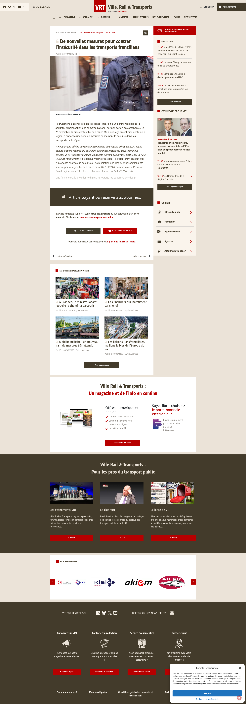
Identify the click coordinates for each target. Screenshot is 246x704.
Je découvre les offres (122, 443)
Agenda (168, 241)
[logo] (71, 582)
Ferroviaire (71, 33)
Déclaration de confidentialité (208, 699)
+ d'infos (71, 538)
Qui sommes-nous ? (67, 692)
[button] (240, 667)
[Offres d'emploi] (191, 212)
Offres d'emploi (172, 212)
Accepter (207, 693)
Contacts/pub (43, 7)
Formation (169, 222)
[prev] (52, 582)
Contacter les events (142, 672)
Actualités (60, 33)
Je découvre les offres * (121, 231)
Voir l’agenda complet (174, 186)
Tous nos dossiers (102, 365)
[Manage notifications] (239, 697)
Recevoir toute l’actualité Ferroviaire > (176, 31)
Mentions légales (98, 692)
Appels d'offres (172, 232)
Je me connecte (86, 231)
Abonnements (229, 6)
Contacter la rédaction (104, 672)
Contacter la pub (66, 672)
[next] (193, 582)
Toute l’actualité (175, 102)
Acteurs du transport (175, 251)
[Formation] (191, 222)
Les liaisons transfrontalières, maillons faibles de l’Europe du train (124, 346)
